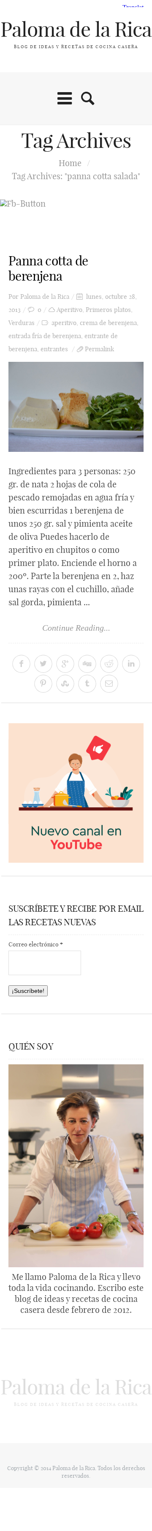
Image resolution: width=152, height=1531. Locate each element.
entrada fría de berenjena (44, 336)
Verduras (21, 323)
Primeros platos (108, 310)
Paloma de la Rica (76, 29)
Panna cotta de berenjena (48, 268)
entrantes (54, 349)
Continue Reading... (76, 627)
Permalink (99, 349)
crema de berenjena (108, 323)
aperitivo (64, 323)
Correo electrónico (35, 944)
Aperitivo (69, 310)
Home (70, 163)
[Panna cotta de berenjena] (76, 407)
